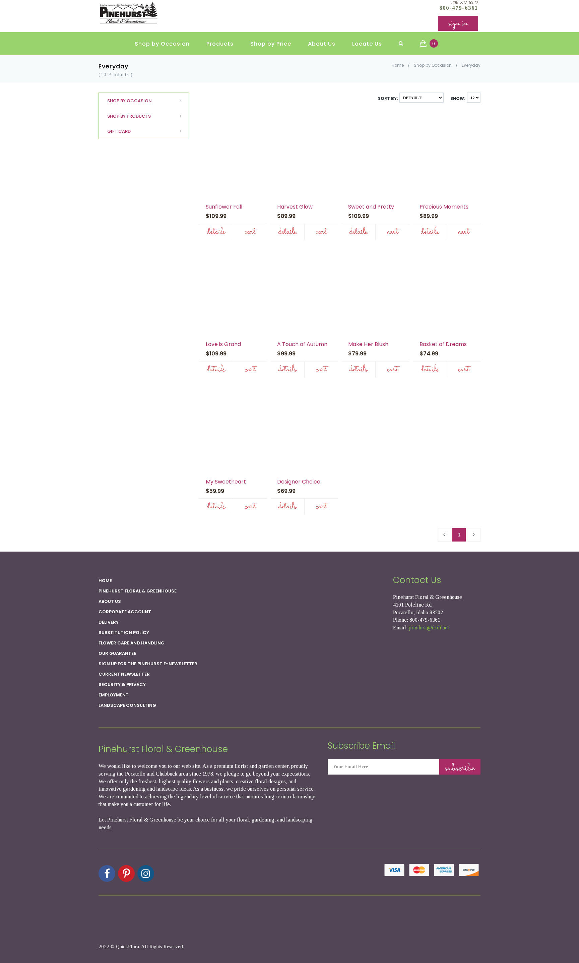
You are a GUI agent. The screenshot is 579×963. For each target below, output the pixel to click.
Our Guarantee (117, 653)
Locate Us (367, 44)
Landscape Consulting (127, 705)
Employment (114, 695)
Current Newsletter (124, 674)
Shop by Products (129, 116)
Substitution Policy (124, 632)
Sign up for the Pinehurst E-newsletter (148, 664)
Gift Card (119, 131)
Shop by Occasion (162, 44)
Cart (250, 232)
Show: (457, 98)
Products (220, 44)
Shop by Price (270, 44)
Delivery (109, 622)
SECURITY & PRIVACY (122, 684)
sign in (458, 23)
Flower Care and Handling (132, 643)
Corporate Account (125, 612)
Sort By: (388, 98)
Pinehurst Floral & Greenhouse (138, 591)
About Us (321, 44)
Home (398, 65)
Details (216, 232)
